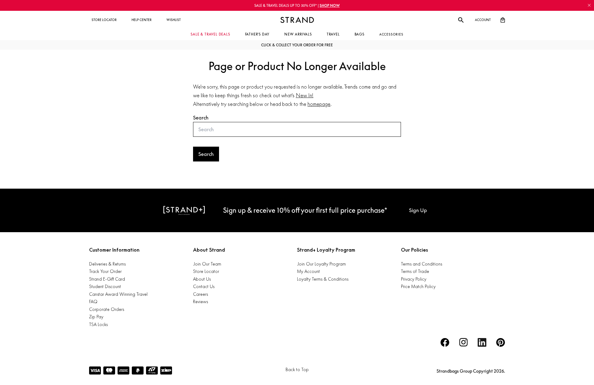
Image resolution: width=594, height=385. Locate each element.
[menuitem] (104, 20)
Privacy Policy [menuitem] (413, 279)
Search (201, 118)
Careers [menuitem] (200, 294)
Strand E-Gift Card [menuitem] (107, 279)
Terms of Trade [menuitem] (415, 271)
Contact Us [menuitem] (203, 286)
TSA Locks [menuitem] (98, 324)
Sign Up (418, 210)
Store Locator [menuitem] (206, 271)
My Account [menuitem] (308, 271)
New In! (304, 95)
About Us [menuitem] (202, 279)
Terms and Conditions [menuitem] (421, 263)
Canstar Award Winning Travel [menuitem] (118, 294)
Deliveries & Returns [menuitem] (107, 263)
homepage (319, 104)
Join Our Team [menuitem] (207, 263)
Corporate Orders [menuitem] (106, 309)
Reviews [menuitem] (200, 301)
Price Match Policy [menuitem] (418, 286)
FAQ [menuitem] (93, 301)
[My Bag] (503, 20)
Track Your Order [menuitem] (105, 271)
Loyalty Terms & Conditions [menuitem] (322, 279)
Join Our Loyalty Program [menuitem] (321, 263)
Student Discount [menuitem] (105, 286)
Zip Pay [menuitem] (96, 316)
